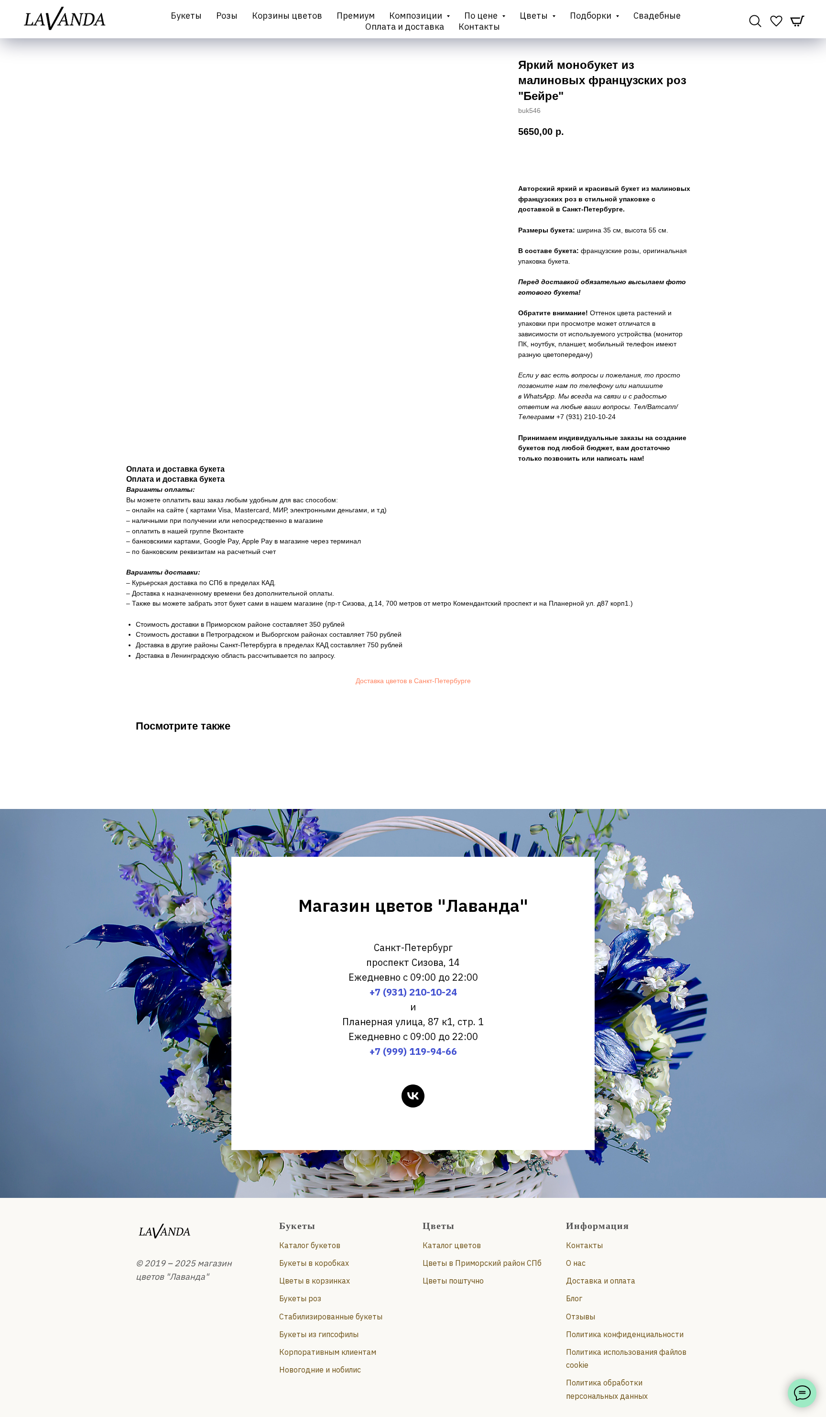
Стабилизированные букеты (330, 1316)
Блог (574, 1298)
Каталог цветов (452, 1245)
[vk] (413, 1096)
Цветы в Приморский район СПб (482, 1263)
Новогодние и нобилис (320, 1369)
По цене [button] (482, 15)
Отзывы (580, 1316)
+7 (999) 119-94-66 (413, 1051)
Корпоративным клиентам (327, 1352)
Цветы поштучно (453, 1280)
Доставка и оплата (600, 1280)
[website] (755, 21)
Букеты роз (300, 1298)
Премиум (356, 15)
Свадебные (657, 15)
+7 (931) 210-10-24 (413, 991)
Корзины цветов (287, 15)
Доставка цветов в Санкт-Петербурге (413, 681)
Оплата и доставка (404, 26)
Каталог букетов (309, 1245)
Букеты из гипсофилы (319, 1334)
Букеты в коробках (314, 1263)
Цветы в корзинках (314, 1280)
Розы (227, 15)
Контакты (479, 26)
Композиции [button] (416, 15)
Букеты (186, 15)
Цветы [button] (535, 15)
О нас (576, 1263)
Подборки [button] (591, 15)
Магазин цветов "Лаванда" (413, 905)
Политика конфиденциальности (625, 1334)
